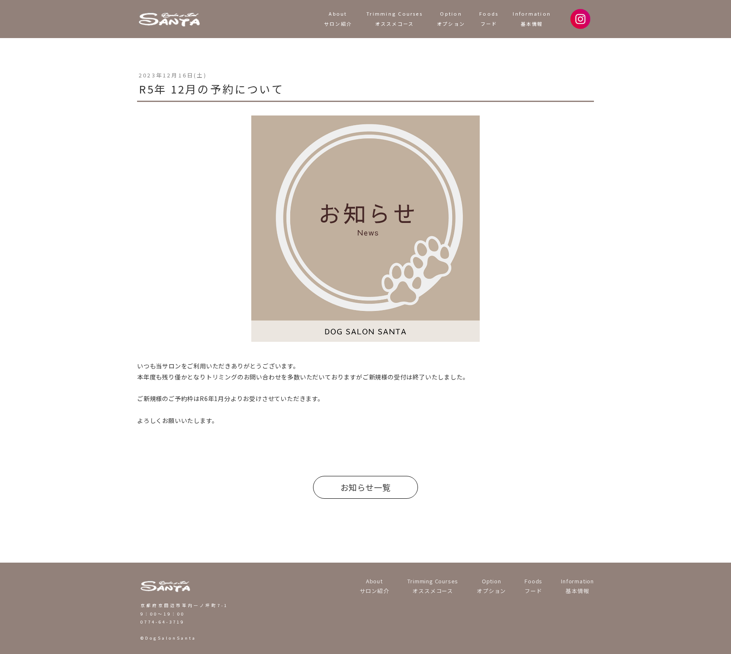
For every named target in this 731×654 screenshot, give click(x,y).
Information (532, 18)
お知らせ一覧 (366, 487)
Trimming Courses (394, 18)
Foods (488, 18)
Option (451, 18)
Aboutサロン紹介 (338, 18)
